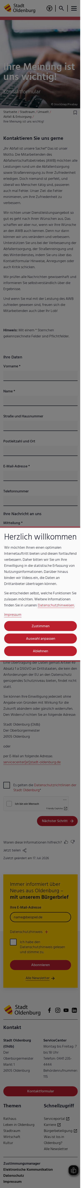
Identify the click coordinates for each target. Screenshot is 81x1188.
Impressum (12, 623)
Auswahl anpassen (39, 646)
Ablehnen (39, 659)
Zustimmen (39, 634)
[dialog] (39, 594)
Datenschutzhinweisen (22, 613)
